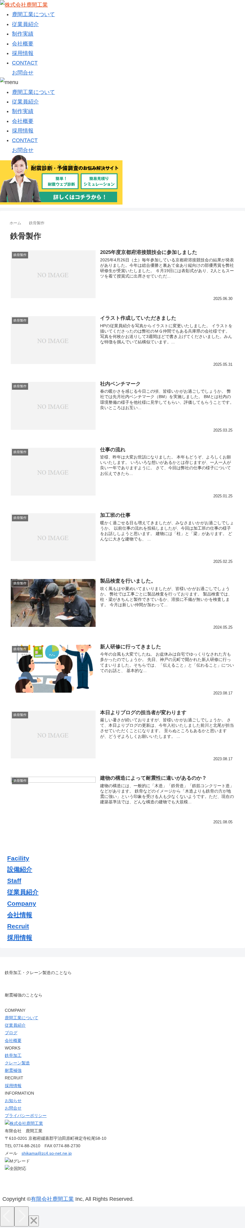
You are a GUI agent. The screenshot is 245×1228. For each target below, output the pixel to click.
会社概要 (22, 44)
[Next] (21, 1216)
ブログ (11, 1032)
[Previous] (7, 1216)
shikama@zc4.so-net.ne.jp (47, 1153)
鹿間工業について (33, 14)
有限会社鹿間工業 (52, 1199)
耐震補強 (13, 1070)
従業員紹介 (25, 24)
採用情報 (22, 53)
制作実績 (22, 34)
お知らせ (13, 1100)
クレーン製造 (17, 1063)
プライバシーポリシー (26, 1115)
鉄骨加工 (13, 1055)
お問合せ (13, 1108)
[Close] (34, 1221)
